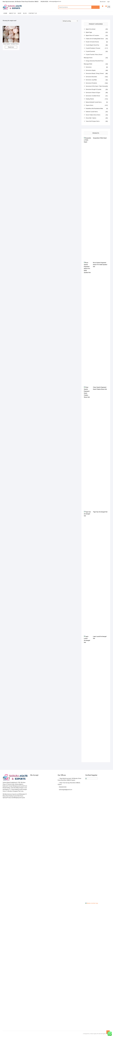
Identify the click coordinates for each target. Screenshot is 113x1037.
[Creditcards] (49, 779)
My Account (102, 1)
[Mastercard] (34, 779)
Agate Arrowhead (90, 29)
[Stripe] (52, 779)
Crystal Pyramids (90, 51)
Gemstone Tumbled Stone (93, 96)
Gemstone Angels (91, 70)
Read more (11, 47)
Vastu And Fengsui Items (93, 121)
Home (5, 13)
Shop (19, 13)
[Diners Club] (43, 779)
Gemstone (88, 67)
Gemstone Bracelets (91, 76)
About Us (12, 13)
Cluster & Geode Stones (92, 42)
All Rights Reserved (105, 1033)
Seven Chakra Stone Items (93, 115)
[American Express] (31, 779)
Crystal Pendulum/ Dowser (93, 48)
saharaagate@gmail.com (55, 1)
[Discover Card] (46, 779)
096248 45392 (62, 787)
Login (108, 1)
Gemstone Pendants (91, 83)
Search (95, 7)
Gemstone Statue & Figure (93, 92)
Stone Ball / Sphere (91, 118)
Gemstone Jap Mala (91, 80)
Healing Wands (90, 99)
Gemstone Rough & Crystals (93, 89)
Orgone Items (89, 105)
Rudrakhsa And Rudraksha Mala (94, 108)
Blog (25, 13)
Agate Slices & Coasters (92, 35)
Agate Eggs (89, 32)
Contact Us (33, 13)
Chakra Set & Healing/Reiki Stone (95, 38)
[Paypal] (40, 779)
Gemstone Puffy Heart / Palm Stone (96, 86)
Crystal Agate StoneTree (92, 45)
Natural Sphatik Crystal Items (94, 102)
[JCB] (31, 783)
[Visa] (37, 779)
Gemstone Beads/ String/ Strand (95, 73)
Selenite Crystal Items (92, 111)
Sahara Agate (93, 1033)
